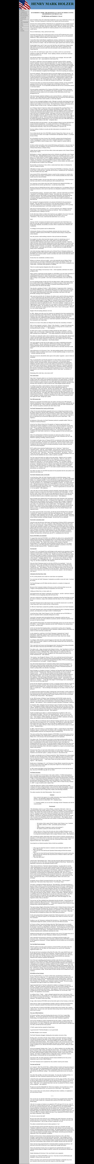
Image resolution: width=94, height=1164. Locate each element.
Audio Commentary (23, 13)
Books (21, 20)
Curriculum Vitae (23, 17)
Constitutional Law (23, 12)
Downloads (22, 30)
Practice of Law (23, 18)
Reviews (21, 25)
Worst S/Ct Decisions (24, 15)
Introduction (22, 10)
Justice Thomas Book (24, 22)
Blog (21, 27)
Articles (21, 23)
